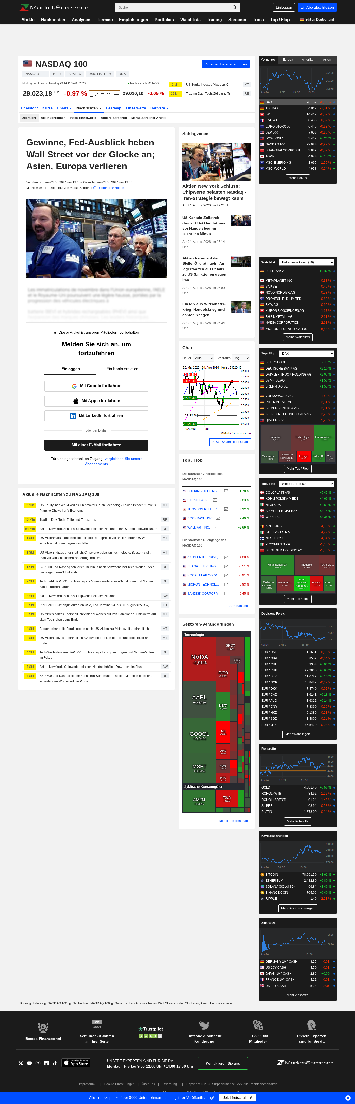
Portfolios (164, 19)
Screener (237, 19)
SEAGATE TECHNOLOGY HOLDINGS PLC (204, 566)
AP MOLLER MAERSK (282, 511)
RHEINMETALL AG (279, 317)
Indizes (270, 59)
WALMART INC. (198, 527)
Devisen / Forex (273, 614)
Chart (188, 348)
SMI (268, 114)
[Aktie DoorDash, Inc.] (217, 518)
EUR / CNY (269, 706)
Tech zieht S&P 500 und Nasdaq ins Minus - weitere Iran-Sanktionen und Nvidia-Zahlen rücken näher (96, 584)
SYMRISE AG (275, 380)
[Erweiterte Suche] (234, 7)
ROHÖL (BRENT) (273, 800)
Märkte (28, 19)
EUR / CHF (269, 664)
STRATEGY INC (198, 500)
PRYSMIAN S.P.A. (278, 544)
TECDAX (272, 108)
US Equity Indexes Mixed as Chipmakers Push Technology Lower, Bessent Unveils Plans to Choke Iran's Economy (210, 84)
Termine (105, 19)
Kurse (47, 108)
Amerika (307, 59)
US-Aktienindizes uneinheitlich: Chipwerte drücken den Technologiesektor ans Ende (95, 640)
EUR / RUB (269, 670)
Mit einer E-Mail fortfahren (96, 445)
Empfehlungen (133, 19)
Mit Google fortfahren (101, 386)
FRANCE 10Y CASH (280, 979)
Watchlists (190, 19)
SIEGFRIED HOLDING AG (284, 550)
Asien (327, 59)
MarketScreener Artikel (148, 118)
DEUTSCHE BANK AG (281, 368)
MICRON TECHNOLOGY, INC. (204, 584)
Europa (288, 59)
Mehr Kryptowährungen (297, 908)
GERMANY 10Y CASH (282, 961)
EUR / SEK (269, 676)
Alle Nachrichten (53, 118)
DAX (269, 102)
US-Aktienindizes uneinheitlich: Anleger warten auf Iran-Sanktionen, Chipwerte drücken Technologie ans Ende (98, 616)
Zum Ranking (238, 606)
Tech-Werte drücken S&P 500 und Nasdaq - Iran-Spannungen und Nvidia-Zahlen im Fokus (97, 655)
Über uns (148, 1084)
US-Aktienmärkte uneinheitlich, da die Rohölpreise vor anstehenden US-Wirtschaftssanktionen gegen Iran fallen (94, 540)
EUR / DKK (269, 688)
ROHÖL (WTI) (271, 793)
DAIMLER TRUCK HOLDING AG (288, 374)
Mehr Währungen (297, 734)
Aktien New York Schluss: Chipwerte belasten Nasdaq (78, 596)
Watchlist (268, 262)
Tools (258, 19)
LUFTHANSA (275, 271)
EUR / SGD (269, 718)
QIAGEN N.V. (275, 420)
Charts (63, 108)
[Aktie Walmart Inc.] (214, 527)
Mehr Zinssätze (297, 995)
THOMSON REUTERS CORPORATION (204, 509)
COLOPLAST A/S (278, 492)
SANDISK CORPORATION (204, 593)
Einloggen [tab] (70, 368)
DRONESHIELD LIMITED (283, 299)
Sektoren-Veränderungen (208, 624)
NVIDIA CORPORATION (282, 323)
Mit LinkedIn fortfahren (101, 415)
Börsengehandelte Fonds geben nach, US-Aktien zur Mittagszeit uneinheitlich (94, 629)
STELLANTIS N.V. (278, 532)
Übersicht (29, 108)
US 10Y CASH (276, 967)
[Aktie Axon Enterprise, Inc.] (225, 557)
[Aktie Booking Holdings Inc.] (225, 491)
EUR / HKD (269, 712)
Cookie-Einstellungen (119, 1084)
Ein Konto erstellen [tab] (122, 368)
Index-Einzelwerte (83, 118)
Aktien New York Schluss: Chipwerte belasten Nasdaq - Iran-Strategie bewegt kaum (98, 529)
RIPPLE (271, 898)
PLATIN (266, 812)
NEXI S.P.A (273, 505)
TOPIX (270, 156)
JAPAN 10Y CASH (279, 973)
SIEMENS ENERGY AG (282, 408)
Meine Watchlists (298, 337)
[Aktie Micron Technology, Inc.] (225, 584)
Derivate (158, 108)
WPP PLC (273, 517)
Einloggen (284, 7)
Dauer (186, 358)
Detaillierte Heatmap (233, 821)
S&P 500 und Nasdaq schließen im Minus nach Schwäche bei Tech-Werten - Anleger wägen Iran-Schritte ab (97, 569)
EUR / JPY (268, 725)
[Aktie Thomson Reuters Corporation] (225, 509)
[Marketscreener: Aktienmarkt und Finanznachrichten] (53, 7)
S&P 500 (272, 132)
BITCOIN (272, 875)
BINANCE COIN (277, 892)
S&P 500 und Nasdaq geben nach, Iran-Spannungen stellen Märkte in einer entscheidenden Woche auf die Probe (96, 678)
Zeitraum (224, 358)
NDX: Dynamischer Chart (230, 442)
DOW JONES (275, 138)
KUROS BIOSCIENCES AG (285, 311)
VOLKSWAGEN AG (279, 396)
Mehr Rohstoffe (297, 821)
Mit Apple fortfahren (101, 400)
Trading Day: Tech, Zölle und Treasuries (210, 94)
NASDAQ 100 (275, 144)
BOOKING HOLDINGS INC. (204, 491)
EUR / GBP (269, 658)
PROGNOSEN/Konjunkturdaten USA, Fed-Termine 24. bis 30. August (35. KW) (94, 605)
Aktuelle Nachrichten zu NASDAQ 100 (61, 494)
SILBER (267, 806)
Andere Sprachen (114, 118)
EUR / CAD (269, 694)
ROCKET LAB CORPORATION (204, 575)
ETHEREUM (274, 881)
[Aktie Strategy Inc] (214, 500)
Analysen (81, 19)
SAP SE (271, 286)
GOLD (265, 787)
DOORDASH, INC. (200, 518)
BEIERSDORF (276, 362)
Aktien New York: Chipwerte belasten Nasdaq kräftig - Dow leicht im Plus (91, 667)
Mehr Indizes (298, 178)
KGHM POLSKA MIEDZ (282, 498)
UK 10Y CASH (276, 986)
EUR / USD (269, 652)
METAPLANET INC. (279, 280)
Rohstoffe (268, 749)
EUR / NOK (269, 682)
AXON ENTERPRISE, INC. (204, 557)
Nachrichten (53, 19)
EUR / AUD (269, 700)
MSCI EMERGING (278, 162)
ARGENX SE (275, 526)
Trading (214, 19)
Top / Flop (280, 19)
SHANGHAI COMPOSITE (283, 150)
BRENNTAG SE (277, 386)
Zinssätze (268, 923)
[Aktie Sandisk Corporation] (225, 594)
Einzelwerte (136, 108)
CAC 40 (271, 120)
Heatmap (113, 108)
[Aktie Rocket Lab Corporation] (225, 575)
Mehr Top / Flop (298, 469)
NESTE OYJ (274, 538)
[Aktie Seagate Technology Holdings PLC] (225, 566)
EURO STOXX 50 (278, 126)
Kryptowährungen (274, 836)
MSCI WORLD (276, 168)
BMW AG (272, 305)
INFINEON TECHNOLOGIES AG (288, 414)
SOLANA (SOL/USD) (280, 887)
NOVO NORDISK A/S (280, 292)
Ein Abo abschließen (317, 7)
